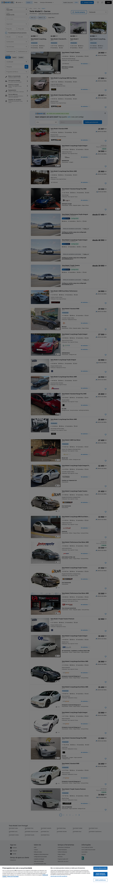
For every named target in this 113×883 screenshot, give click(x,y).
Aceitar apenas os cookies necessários (100, 874)
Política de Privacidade (13, 876)
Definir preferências (100, 880)
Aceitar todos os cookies (100, 868)
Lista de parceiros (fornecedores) (59, 876)
